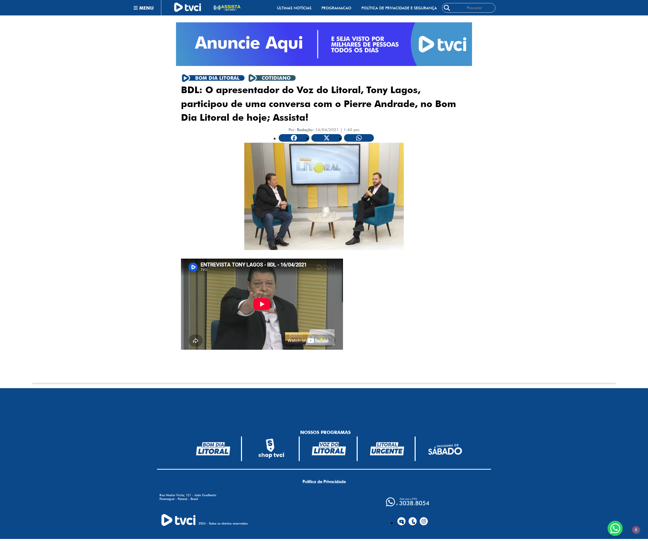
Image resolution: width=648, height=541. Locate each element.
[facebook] (413, 519)
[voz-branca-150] (329, 448)
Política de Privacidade (324, 481)
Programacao (336, 8)
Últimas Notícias (294, 8)
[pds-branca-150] (445, 449)
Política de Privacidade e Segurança (399, 8)
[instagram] (424, 519)
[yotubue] (401, 519)
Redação (304, 129)
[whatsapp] (407, 502)
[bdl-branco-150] (213, 448)
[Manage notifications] (636, 530)
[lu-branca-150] (387, 448)
